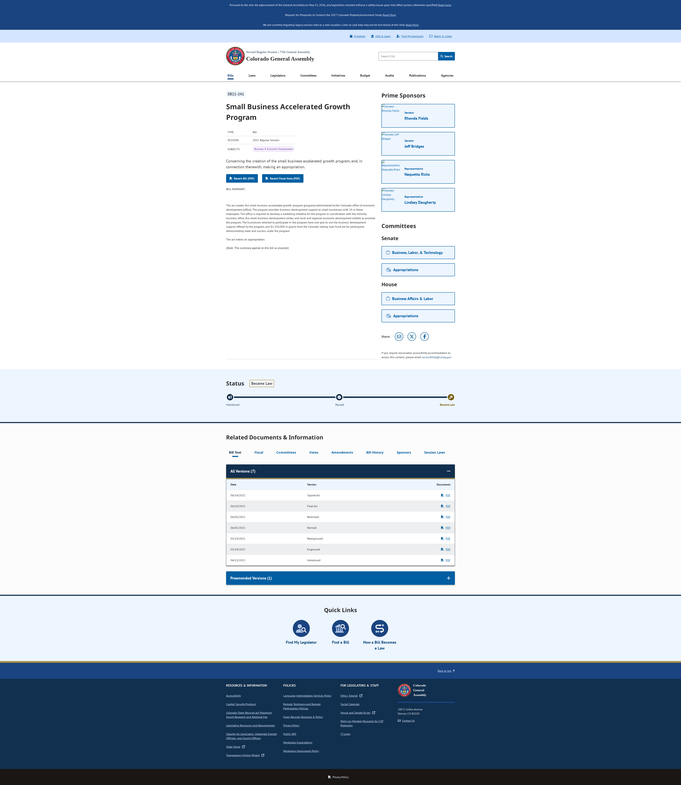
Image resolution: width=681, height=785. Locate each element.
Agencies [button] (447, 75)
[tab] (235, 453)
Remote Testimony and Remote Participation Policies (302, 706)
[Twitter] (412, 336)
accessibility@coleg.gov (436, 357)
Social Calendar (349, 704)
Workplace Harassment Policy (301, 751)
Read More (389, 15)
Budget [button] (365, 75)
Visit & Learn (383, 36)
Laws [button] (252, 75)
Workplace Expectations (297, 742)
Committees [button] (308, 75)
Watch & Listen (443, 36)
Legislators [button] (277, 75)
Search (448, 56)
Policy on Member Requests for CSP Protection (361, 723)
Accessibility (233, 695)
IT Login (345, 734)
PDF (448, 495)
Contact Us (408, 720)
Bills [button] (231, 75)
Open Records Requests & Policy (303, 717)
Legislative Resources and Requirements (250, 725)
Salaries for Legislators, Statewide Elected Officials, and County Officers (251, 736)
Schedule (359, 36)
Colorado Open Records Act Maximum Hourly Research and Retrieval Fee (249, 715)
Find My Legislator (412, 36)
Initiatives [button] (338, 75)
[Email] (399, 336)
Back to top (444, 671)
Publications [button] (417, 75)
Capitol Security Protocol (241, 704)
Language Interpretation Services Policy (307, 695)
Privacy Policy (291, 725)
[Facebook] (424, 336)
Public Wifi (289, 734)
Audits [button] (389, 75)
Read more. (445, 5)
